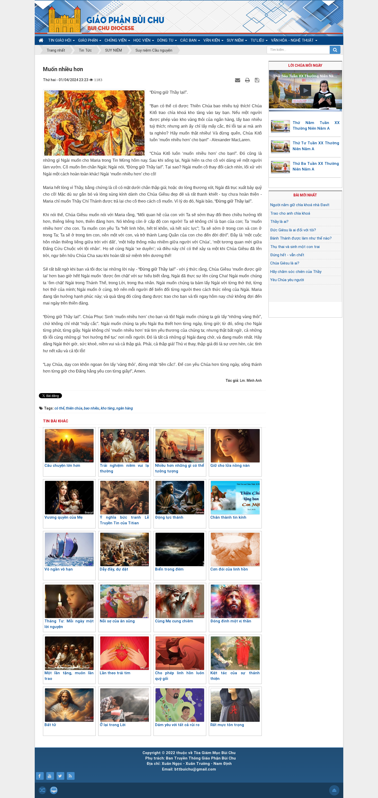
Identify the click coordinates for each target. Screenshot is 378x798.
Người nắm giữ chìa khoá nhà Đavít (299, 205)
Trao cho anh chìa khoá (290, 213)
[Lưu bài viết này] (257, 80)
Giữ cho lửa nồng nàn (230, 465)
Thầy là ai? (279, 221)
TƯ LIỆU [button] (257, 40)
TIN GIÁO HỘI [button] (60, 40)
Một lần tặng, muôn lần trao (69, 676)
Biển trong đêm (169, 569)
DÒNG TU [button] (165, 40)
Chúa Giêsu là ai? (284, 263)
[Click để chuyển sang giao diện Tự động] (42, 790)
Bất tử (50, 725)
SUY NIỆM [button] (236, 40)
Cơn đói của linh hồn (229, 569)
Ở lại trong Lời (112, 725)
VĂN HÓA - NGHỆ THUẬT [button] (293, 40)
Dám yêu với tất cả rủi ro (177, 725)
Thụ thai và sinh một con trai (295, 246)
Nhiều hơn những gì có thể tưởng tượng (179, 468)
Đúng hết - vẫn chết (287, 255)
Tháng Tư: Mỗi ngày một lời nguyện (69, 624)
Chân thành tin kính (228, 517)
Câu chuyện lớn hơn (62, 465)
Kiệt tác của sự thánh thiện (234, 676)
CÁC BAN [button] (188, 40)
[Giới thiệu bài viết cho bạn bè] (238, 80)
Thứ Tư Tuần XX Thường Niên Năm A (316, 146)
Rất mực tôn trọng (227, 725)
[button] (305, 90)
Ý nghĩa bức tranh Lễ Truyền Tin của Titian (124, 520)
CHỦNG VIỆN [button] (116, 40)
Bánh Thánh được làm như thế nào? (301, 238)
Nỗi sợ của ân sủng (117, 621)
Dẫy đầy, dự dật (114, 569)
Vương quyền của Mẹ (63, 517)
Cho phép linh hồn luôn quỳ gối (179, 676)
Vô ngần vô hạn (58, 569)
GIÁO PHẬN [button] (88, 40)
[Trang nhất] (41, 40)
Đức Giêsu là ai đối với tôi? (293, 230)
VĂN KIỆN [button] (212, 40)
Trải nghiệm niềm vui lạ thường (124, 468)
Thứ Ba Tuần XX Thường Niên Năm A (316, 166)
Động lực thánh (169, 517)
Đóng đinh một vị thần (230, 621)
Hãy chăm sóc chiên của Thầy (295, 271)
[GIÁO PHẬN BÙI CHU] (102, 19)
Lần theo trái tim (115, 673)
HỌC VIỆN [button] (142, 40)
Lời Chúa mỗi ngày (305, 65)
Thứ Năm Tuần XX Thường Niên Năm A (316, 125)
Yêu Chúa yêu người (287, 280)
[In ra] (248, 80)
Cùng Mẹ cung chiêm (174, 621)
